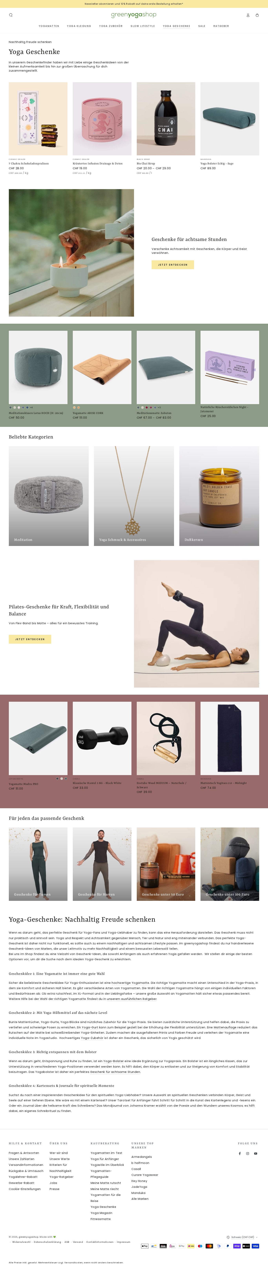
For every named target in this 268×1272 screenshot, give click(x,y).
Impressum (123, 1242)
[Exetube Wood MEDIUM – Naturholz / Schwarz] (166, 738)
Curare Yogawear (144, 1175)
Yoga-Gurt (90, 1027)
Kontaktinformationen (100, 1242)
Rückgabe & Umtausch (26, 1171)
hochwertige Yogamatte (130, 983)
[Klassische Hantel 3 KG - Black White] (102, 738)
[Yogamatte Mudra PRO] (38, 738)
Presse (54, 1189)
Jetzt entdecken (173, 264)
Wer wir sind (59, 1153)
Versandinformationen (26, 1165)
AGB (67, 1242)
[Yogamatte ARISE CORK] (102, 367)
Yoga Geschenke (103, 1207)
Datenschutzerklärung (47, 1242)
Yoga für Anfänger (105, 1159)
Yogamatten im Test (106, 1153)
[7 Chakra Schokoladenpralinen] (38, 118)
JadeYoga (139, 1187)
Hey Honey (139, 1181)
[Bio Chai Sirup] (166, 118)
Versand (78, 1242)
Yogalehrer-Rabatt (23, 1177)
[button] (10, 15)
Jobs (53, 1183)
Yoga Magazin (101, 1213)
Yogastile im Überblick (107, 1165)
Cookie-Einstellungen (25, 1189)
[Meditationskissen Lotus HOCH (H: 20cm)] (38, 367)
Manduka (138, 1193)
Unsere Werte (60, 1159)
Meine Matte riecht (105, 1189)
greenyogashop (28, 1237)
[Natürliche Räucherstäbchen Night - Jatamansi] (230, 367)
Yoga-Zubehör (92, 1038)
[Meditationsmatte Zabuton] (166, 367)
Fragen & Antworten (24, 1153)
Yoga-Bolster (113, 1061)
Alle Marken (140, 1199)
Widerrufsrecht (21, 1242)
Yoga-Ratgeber (61, 1177)
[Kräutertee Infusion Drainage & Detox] (102, 118)
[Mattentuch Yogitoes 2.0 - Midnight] (230, 738)
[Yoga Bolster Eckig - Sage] (230, 118)
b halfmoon (140, 1163)
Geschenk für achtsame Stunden (115, 1072)
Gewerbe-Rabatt (22, 1183)
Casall (136, 1169)
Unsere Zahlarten (22, 1159)
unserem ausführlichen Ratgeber (132, 999)
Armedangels (141, 1157)
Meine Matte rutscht (106, 1183)
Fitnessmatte (101, 1219)
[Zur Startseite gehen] (134, 15)
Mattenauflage (225, 1027)
